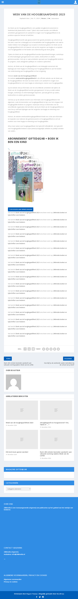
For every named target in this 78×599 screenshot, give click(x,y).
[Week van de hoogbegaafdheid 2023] (22, 410)
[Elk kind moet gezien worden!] (22, 439)
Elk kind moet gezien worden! (17, 452)
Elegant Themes (31, 594)
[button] (9, 149)
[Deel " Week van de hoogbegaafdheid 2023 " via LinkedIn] (29, 349)
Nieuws (43, 18)
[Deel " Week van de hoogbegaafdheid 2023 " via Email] (33, 349)
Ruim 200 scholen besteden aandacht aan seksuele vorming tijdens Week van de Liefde (56, 454)
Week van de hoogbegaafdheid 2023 (28, 212)
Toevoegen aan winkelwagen (20, 209)
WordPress (60, 594)
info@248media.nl (18, 554)
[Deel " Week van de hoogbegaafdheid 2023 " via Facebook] (25, 349)
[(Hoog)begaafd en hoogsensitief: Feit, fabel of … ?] (56, 410)
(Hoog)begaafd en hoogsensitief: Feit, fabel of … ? (54, 423)
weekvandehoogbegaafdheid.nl (26, 78)
